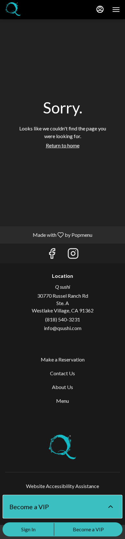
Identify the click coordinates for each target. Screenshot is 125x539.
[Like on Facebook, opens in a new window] (52, 255)
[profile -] (100, 9)
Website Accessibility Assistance (62, 486)
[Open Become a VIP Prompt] (110, 506)
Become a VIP (88, 529)
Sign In (28, 529)
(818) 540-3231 (62, 319)
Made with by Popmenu (48, 234)
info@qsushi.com (62, 328)
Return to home (62, 145)
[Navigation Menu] (116, 9)
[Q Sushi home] (34, 10)
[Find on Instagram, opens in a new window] (73, 255)
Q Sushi (62, 448)
